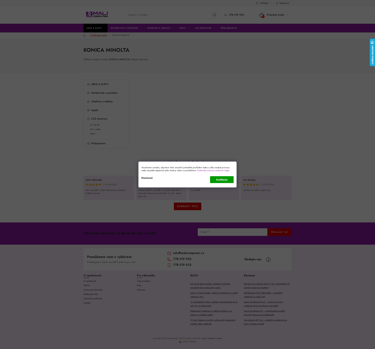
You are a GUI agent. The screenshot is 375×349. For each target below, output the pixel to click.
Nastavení (147, 178)
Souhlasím (221, 179)
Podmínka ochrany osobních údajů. (213, 170)
